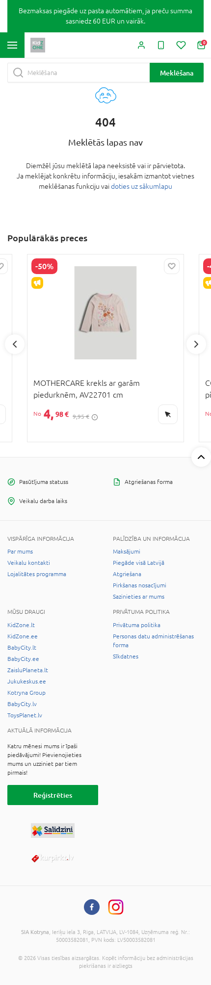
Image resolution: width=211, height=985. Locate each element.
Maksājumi (126, 551)
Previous (15, 344)
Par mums (20, 551)
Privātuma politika (136, 625)
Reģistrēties (52, 795)
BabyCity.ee (23, 659)
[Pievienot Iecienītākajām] (171, 266)
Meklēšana (176, 73)
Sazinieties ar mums (138, 596)
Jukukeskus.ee (26, 681)
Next (196, 344)
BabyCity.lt (21, 647)
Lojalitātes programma (36, 574)
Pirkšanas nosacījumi (139, 585)
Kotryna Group (26, 692)
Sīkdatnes (125, 656)
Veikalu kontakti (28, 562)
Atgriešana (127, 574)
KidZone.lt (21, 625)
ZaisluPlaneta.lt (27, 670)
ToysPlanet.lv (24, 715)
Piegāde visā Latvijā (138, 562)
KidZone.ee (22, 636)
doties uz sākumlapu (141, 186)
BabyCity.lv (22, 704)
